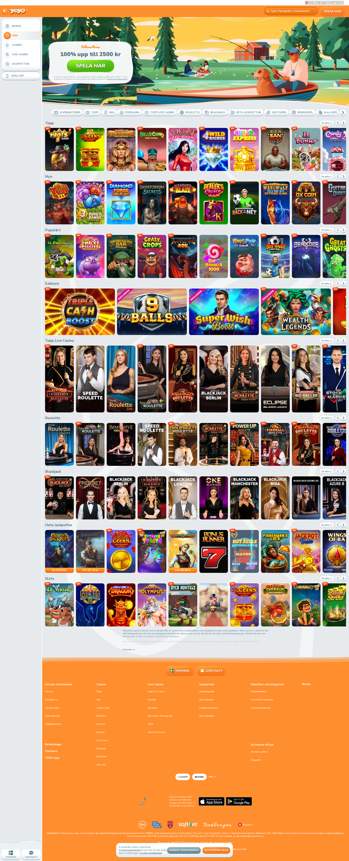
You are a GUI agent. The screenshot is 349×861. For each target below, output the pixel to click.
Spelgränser (325, 2)
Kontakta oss (51, 699)
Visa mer (127, 649)
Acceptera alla (216, 850)
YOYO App (52, 758)
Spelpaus (312, 2)
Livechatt (214, 671)
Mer (211, 776)
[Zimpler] (199, 777)
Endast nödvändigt (184, 850)
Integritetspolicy (259, 691)
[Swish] (182, 777)
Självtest (339, 2)
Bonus (306, 684)
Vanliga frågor (52, 707)
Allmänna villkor (259, 751)
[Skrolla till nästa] (343, 112)
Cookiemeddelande (260, 707)
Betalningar (53, 744)
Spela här (332, 11)
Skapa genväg (52, 715)
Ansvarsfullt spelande (262, 699)
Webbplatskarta (53, 724)
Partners (51, 751)
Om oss (49, 691)
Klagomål (256, 760)
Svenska (182, 671)
